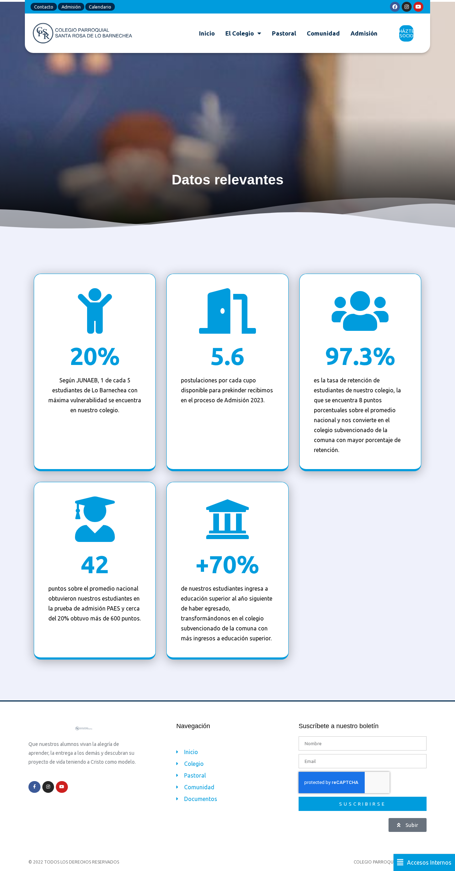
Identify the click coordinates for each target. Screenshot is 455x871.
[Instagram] (407, 7)
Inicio (207, 33)
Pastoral (284, 33)
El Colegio (239, 33)
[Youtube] (418, 7)
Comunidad (323, 33)
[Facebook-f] (34, 787)
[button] (424, 862)
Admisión (364, 33)
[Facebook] (395, 7)
